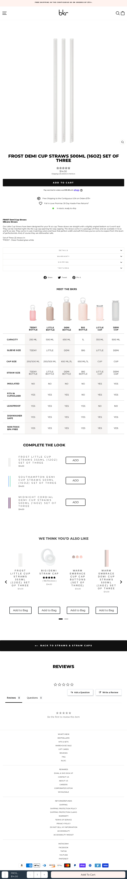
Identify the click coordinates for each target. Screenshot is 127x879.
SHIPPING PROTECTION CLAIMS (63, 812)
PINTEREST (63, 859)
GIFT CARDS (64, 749)
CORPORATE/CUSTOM (63, 788)
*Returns (63, 268)
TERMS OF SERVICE (63, 820)
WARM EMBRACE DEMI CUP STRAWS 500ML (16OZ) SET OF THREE (106, 579)
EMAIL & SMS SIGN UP (63, 773)
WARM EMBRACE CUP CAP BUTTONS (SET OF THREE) (78, 578)
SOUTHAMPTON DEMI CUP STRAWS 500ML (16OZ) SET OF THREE (38, 479)
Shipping (55, 174)
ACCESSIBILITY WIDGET (64, 835)
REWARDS (63, 769)
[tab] (61, 618)
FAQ (63, 757)
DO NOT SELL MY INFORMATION (63, 827)
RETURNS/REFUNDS (63, 801)
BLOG (63, 761)
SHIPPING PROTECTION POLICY (63, 808)
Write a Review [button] (110, 692)
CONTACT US (63, 777)
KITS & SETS (63, 742)
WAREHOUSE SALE (63, 746)
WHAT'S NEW (63, 734)
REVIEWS (63, 753)
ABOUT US (63, 781)
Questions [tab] (32, 697)
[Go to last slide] (6, 582)
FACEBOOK (63, 847)
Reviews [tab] (11, 697)
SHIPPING (63, 805)
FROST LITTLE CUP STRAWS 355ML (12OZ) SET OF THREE (38, 459)
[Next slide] (121, 582)
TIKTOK (64, 851)
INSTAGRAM (63, 844)
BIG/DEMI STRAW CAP (49, 572)
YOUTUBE (63, 855)
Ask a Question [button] (82, 692)
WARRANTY (63, 816)
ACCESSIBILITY (63, 831)
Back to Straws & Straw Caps (65, 645)
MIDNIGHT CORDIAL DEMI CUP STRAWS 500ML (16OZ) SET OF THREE (38, 501)
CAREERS (63, 785)
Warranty (63, 256)
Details (63, 250)
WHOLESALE (63, 792)
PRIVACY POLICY (63, 824)
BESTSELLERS (63, 738)
